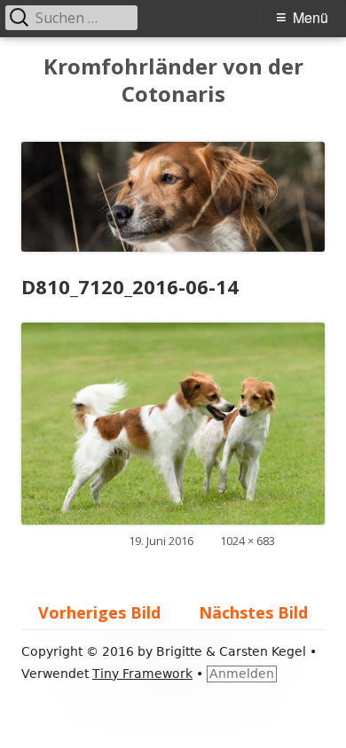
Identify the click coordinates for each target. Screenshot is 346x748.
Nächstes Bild (253, 612)
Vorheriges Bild (99, 612)
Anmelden (241, 673)
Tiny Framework (142, 673)
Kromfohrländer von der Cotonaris (173, 80)
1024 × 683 (247, 541)
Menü (310, 17)
